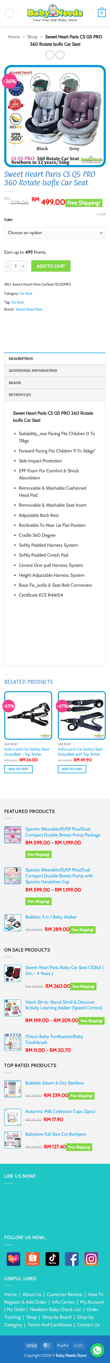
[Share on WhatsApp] (7, 320)
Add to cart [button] (18, 769)
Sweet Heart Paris (29, 309)
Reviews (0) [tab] (20, 394)
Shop (32, 36)
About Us (32, 1294)
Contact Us (88, 1325)
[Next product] (49, 55)
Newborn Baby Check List (55, 1309)
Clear (101, 214)
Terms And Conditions (50, 1325)
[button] (9, 13)
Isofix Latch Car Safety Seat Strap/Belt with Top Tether (80, 751)
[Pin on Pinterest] (35, 320)
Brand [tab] (15, 382)
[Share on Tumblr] (49, 320)
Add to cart (51, 266)
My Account (92, 1302)
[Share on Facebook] (14, 320)
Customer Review (64, 1294)
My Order (15, 1309)
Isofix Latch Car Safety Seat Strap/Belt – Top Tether (26, 751)
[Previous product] (60, 55)
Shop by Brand (56, 1317)
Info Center (63, 1302)
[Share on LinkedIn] (42, 320)
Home (14, 36)
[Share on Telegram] (56, 320)
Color (8, 220)
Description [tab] (21, 358)
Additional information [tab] (33, 370)
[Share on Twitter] (21, 320)
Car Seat (25, 293)
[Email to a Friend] (28, 320)
